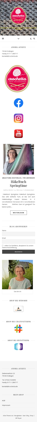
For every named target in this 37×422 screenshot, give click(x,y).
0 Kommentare (29, 190)
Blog (27, 415)
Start (24, 415)
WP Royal (18, 418)
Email (4, 238)
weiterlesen (18, 213)
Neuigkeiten (18, 415)
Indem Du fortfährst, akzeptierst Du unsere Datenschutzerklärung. (17, 246)
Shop (31, 415)
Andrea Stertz (8, 190)
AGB (3, 400)
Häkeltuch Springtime (18, 183)
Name (4, 230)
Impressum (6, 405)
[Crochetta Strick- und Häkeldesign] (18, 15)
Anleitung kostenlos (11, 178)
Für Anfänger (29, 178)
